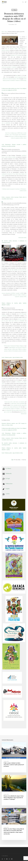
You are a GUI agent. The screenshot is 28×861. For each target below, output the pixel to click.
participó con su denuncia (16, 55)
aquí (17, 75)
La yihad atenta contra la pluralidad (17, 403)
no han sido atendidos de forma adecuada (17, 269)
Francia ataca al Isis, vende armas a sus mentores (14, 401)
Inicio (3, 31)
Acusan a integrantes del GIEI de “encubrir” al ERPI (12, 293)
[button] (25, 2)
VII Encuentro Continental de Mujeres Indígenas (14, 345)
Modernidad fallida (22, 237)
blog (6, 31)
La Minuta (14, 10)
